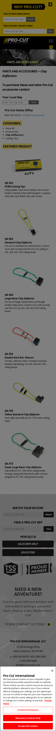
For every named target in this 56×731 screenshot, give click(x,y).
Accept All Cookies (28, 726)
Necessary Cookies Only (28, 718)
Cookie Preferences (28, 709)
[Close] (52, 670)
